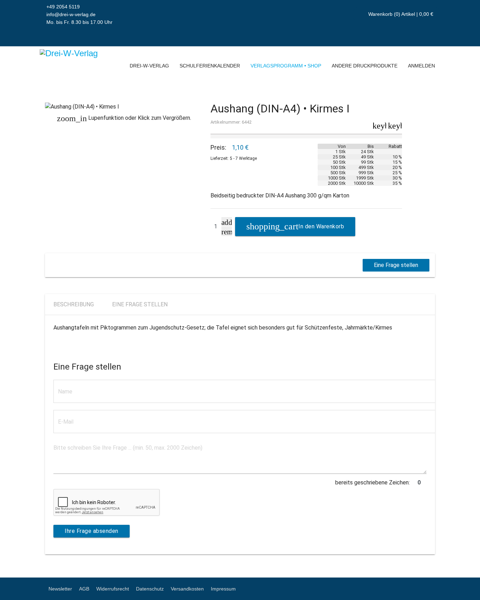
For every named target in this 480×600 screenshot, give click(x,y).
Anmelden (421, 66)
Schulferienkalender (210, 66)
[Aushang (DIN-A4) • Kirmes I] (124, 107)
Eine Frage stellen (396, 265)
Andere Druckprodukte (364, 66)
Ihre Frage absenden (91, 531)
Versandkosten (187, 589)
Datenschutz (150, 589)
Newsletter (60, 589)
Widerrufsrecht (112, 589)
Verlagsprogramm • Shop (286, 66)
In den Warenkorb (321, 226)
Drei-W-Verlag (149, 66)
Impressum (223, 589)
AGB (84, 589)
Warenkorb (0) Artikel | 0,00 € (400, 14)
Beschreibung (73, 304)
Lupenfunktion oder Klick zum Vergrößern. (124, 118)
